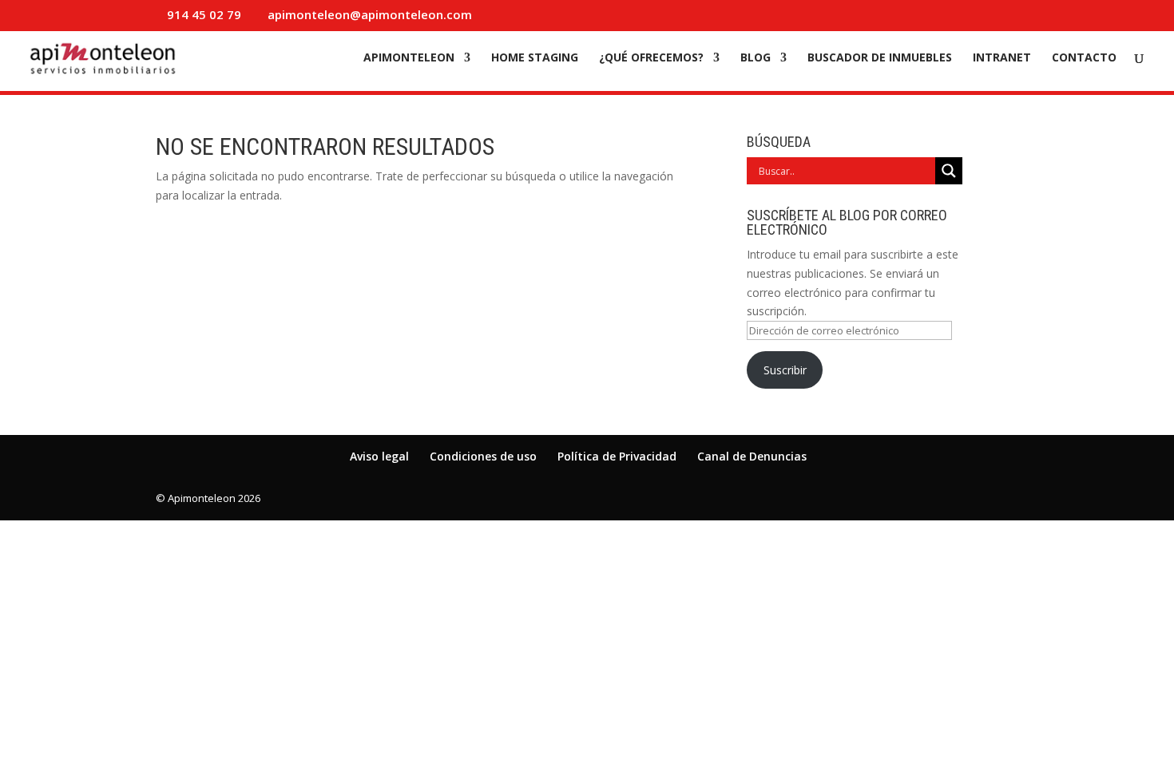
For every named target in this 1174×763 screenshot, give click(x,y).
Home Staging (534, 58)
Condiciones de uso (483, 456)
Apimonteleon (408, 58)
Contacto (1084, 58)
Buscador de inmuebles (879, 58)
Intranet (1002, 58)
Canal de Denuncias (752, 456)
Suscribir (785, 370)
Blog (755, 58)
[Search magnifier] (948, 170)
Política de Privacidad (616, 456)
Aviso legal (379, 456)
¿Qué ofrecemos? (651, 58)
